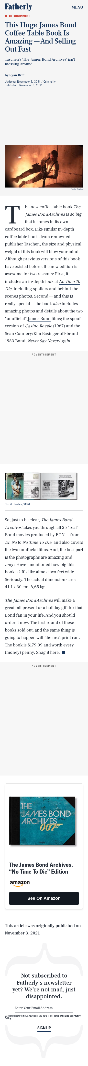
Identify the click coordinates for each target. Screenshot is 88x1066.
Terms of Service (61, 1015)
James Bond (39, 319)
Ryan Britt (16, 75)
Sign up (44, 1027)
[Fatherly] (18, 7)
